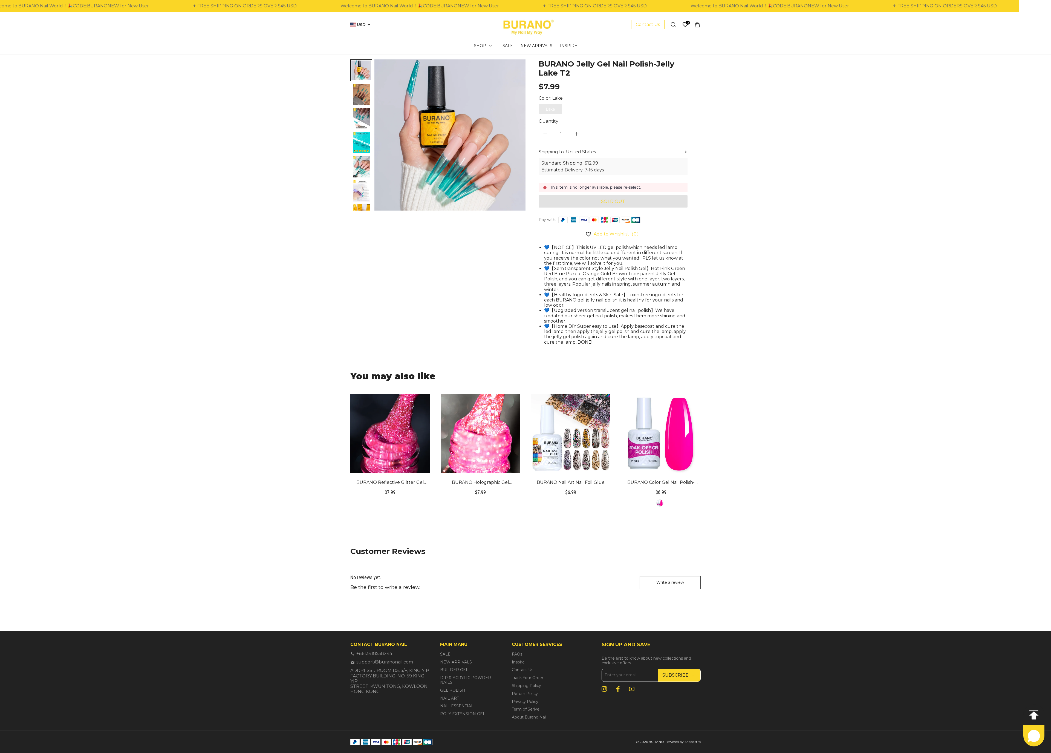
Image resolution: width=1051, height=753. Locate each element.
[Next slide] (361, 201)
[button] (361, 94)
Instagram (604, 689)
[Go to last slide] (361, 68)
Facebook (618, 689)
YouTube (632, 689)
